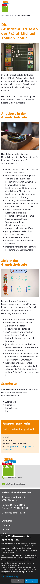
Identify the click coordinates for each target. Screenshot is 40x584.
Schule (6, 529)
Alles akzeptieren (31, 581)
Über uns (7, 525)
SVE (4, 533)
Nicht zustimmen (18, 581)
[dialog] (20, 559)
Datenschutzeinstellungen (10, 577)
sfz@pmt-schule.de (17, 512)
